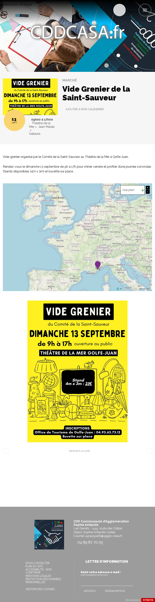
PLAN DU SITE (34, 566)
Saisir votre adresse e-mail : (101, 573)
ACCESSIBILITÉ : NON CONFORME (39, 571)
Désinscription (115, 591)
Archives (89, 591)
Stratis (148, 600)
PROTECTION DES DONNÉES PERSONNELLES (43, 581)
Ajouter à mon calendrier (85, 109)
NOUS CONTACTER (38, 563)
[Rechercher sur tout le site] (119, 10)
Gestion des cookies (40, 589)
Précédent (6, 451)
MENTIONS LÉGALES (38, 575)
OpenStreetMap (130, 289)
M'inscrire (129, 582)
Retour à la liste (79, 451)
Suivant (149, 451)
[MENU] (145, 10)
